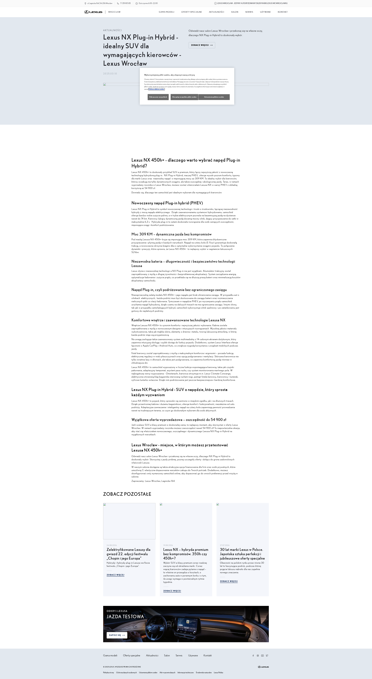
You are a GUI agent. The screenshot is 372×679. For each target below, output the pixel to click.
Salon (167, 655)
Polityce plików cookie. (156, 89)
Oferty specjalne (191, 12)
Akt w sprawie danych (167, 673)
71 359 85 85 (125, 3)
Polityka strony (108, 673)
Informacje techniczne (186, 673)
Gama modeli (166, 12)
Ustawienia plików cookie (148, 673)
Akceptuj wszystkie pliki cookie (184, 97)
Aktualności (216, 12)
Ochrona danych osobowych (126, 673)
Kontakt (283, 12)
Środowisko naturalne (204, 673)
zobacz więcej (200, 45)
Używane (265, 12)
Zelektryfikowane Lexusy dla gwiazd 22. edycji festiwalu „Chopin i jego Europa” (129, 554)
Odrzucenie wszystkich (158, 97)
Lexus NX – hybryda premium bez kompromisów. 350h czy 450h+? (185, 554)
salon (234, 12)
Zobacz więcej (115, 575)
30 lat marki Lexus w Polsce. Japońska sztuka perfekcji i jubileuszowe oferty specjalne (242, 554)
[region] (187, 86)
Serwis (249, 12)
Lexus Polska (218, 673)
